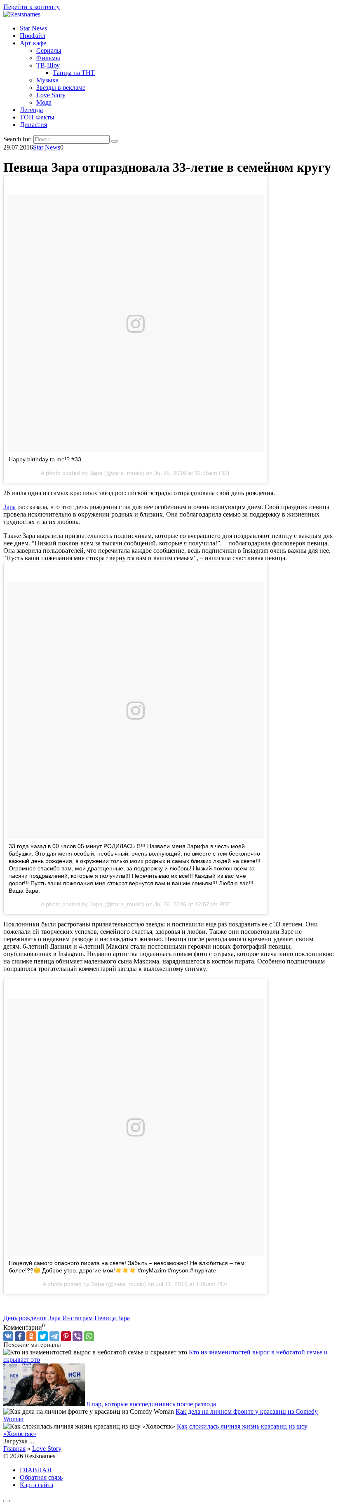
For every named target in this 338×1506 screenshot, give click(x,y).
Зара (9, 506)
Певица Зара (112, 1317)
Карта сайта (36, 1484)
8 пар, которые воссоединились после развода (151, 1404)
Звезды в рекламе (60, 87)
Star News (33, 28)
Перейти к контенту (31, 6)
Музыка (47, 80)
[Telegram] (54, 1336)
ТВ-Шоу (48, 65)
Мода (44, 102)
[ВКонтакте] (8, 1336)
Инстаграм (77, 1317)
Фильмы (48, 57)
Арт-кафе (33, 43)
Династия (33, 124)
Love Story (51, 94)
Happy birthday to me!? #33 (45, 459)
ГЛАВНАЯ (36, 1469)
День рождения (25, 1317)
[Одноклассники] (31, 1336)
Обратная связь (41, 1477)
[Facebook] (20, 1336)
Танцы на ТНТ (74, 72)
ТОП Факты (37, 117)
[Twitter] (43, 1336)
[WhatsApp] (89, 1336)
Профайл (32, 35)
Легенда (31, 109)
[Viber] (77, 1336)
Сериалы (48, 50)
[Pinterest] (66, 1336)
